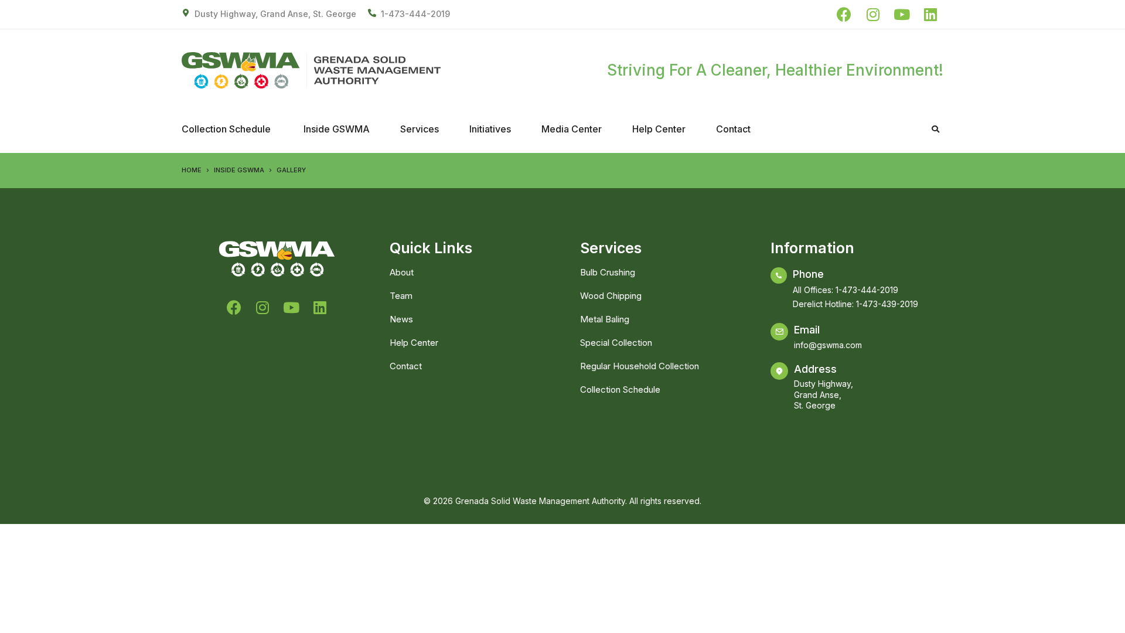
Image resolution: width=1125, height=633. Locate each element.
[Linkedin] (930, 14)
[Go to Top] (1107, 615)
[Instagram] (872, 14)
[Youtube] (901, 14)
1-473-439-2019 (887, 304)
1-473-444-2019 (415, 14)
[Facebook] (844, 14)
